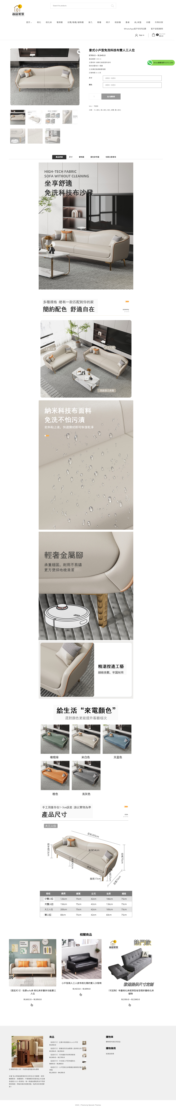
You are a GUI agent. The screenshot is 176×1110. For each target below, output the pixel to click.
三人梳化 (97, 110)
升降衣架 (159, 22)
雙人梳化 (118, 110)
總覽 (112, 110)
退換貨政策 (110, 1054)
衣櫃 (148, 22)
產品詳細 (59, 157)
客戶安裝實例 (157, 29)
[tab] (59, 157)
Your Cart (162, 34)
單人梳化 (104, 110)
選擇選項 (31, 1005)
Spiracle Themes (95, 1105)
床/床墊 (137, 22)
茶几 (90, 22)
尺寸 (90, 78)
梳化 (39, 22)
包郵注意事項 (111, 157)
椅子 (108, 22)
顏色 (90, 85)
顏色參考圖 (95, 157)
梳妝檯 (118, 22)
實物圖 (81, 157)
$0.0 (161, 36)
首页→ (29, 22)
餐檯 (99, 22)
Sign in (141, 35)
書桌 (128, 22)
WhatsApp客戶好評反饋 (135, 29)
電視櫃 (60, 22)
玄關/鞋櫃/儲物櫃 (75, 22)
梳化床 (49, 22)
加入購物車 (111, 97)
